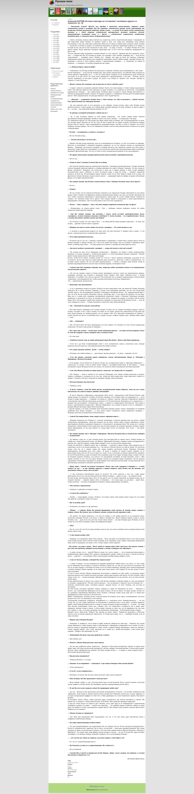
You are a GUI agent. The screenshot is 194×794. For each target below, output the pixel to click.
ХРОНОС (53, 88)
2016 (54, 52)
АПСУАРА (53, 107)
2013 (54, 58)
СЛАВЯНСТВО (55, 101)
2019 (54, 46)
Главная (70, 19)
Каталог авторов (58, 71)
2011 (54, 62)
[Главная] (52, 4)
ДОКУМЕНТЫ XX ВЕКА (57, 92)
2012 (54, 60)
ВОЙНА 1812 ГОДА (56, 109)
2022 (54, 40)
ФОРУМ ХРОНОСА (56, 90)
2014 (54, 56)
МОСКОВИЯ (54, 111)
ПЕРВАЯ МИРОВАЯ (56, 105)
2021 (54, 42)
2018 (54, 48)
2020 (54, 44)
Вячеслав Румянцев (101, 789)
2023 (54, 38)
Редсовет (56, 25)
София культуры (73, 762)
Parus (69, 766)
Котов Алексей (72, 770)
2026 (54, 34)
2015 (54, 54)
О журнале (56, 23)
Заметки (55, 77)
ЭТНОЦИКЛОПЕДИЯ (57, 98)
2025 (54, 36)
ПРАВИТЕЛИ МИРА (56, 103)
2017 (54, 50)
